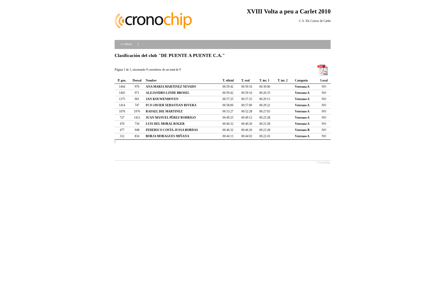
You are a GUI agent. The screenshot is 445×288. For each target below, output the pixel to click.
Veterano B (302, 130)
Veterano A (302, 93)
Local (324, 80)
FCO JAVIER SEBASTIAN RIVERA (171, 105)
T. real (245, 80)
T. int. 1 (264, 80)
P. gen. (122, 80)
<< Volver (126, 44)
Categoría (301, 80)
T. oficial (228, 80)
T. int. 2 (283, 80)
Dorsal (137, 80)
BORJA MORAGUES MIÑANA (167, 136)
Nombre (151, 80)
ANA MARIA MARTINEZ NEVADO (171, 86)
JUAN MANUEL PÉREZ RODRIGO (171, 117)
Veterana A (302, 86)
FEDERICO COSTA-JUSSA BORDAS (172, 130)
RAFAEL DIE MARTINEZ (164, 111)
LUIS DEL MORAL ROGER (165, 124)
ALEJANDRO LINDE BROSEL (168, 93)
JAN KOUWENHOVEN (162, 99)
